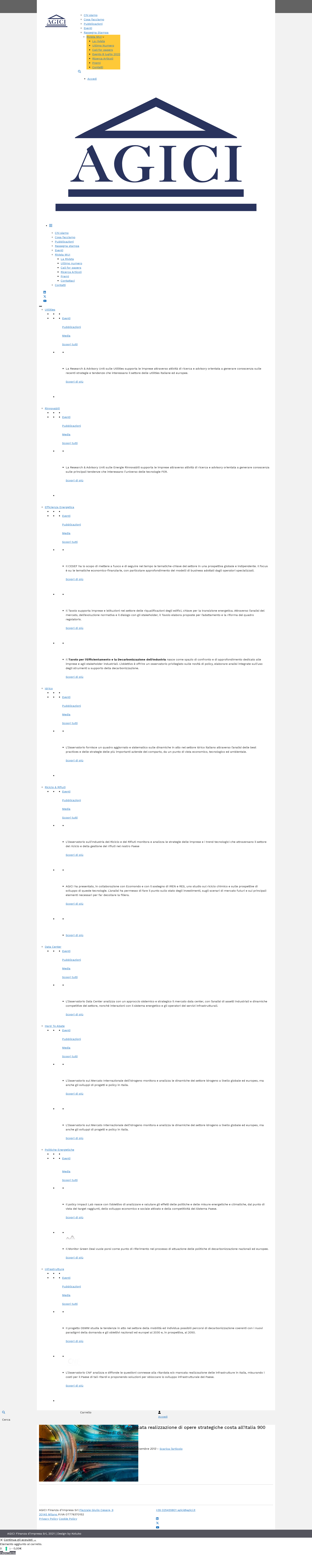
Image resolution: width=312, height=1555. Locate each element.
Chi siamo (91, 15)
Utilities (50, 309)
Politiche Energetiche (59, 1149)
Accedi (92, 78)
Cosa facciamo (94, 19)
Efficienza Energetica (59, 507)
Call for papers (102, 50)
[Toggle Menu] (40, 306)
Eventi (88, 28)
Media (66, 335)
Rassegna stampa (67, 246)
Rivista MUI (94, 37)
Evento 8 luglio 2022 (106, 54)
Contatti (169, 2)
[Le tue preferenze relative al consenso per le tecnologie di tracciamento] (6, 1548)
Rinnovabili (52, 408)
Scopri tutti (70, 344)
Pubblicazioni (93, 24)
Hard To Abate (55, 1026)
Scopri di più (74, 381)
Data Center (53, 946)
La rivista (98, 41)
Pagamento (8, 1552)
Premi (96, 63)
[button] (79, 71)
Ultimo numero (71, 263)
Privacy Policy (48, 1518)
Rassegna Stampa (96, 32)
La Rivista (67, 259)
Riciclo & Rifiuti (55, 787)
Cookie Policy (68, 1518)
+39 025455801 (166, 1510)
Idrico (49, 688)
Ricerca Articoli (102, 58)
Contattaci (68, 280)
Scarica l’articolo (171, 1448)
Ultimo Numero (103, 45)
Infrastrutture (54, 1269)
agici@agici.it (186, 1510)
